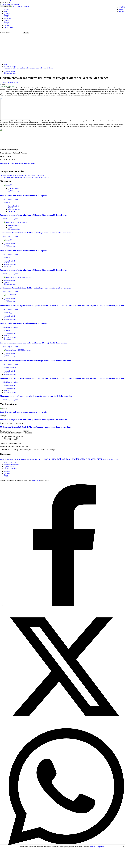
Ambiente (2, 459)
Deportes (6, 13)
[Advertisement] (62, 48)
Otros (62, 459)
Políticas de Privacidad (11, 463)
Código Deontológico (10, 468)
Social (6, 17)
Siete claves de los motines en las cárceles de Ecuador (17, 163)
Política (6, 11)
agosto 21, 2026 (13, 236)
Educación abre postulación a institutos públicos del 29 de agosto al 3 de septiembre (33, 215)
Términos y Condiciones (11, 464)
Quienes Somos (9, 466)
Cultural (6, 15)
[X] (64, 727)
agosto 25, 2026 (13, 199)
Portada (6, 10)
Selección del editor (10, 73)
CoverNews (36, 480)
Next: (24, 177)
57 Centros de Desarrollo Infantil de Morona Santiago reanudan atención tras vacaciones (35, 233)
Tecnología (7, 18)
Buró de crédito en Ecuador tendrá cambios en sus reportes (23, 195)
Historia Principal (9, 71)
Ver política (100, 846)
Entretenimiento (9, 24)
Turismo (6, 22)
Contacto (6, 25)
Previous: (23, 175)
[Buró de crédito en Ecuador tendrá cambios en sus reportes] (8, 185)
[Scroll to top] (0, 482)
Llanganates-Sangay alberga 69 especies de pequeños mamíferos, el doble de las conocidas (36, 396)
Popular (10, 190)
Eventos (6, 20)
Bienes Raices (8, 27)
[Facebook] (64, 605)
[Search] (0, 31)
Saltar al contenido (5, 1)
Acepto (92, 846)
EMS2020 (5, 82)
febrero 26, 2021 (13, 82)
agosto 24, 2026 (13, 219)
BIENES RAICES (9, 459)
